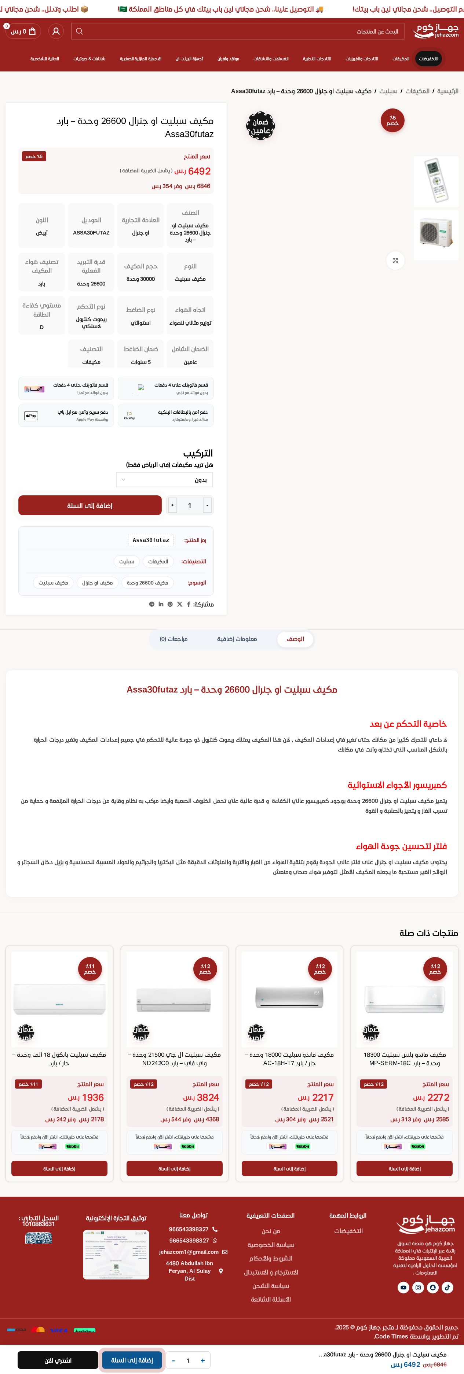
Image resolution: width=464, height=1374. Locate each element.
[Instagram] (418, 1287)
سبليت (388, 90)
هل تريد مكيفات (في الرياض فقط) (169, 464)
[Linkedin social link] (161, 604)
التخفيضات (348, 1230)
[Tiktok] (447, 1287)
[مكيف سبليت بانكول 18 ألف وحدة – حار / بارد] (59, 1000)
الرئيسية (447, 90)
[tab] (295, 639)
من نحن (271, 1230)
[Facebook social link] (188, 604)
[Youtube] (403, 1287)
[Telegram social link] (152, 604)
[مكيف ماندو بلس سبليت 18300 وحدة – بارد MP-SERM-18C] (405, 1000)
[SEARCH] (79, 31)
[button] (405, 1168)
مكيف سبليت (53, 583)
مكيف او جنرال (97, 583)
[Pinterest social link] (170, 604)
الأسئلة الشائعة (271, 1299)
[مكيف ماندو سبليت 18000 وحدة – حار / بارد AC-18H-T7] (290, 1000)
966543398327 (189, 1229)
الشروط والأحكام (270, 1258)
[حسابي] (56, 31)
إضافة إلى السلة (89, 505)
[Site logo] (435, 30)
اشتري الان (58, 1360)
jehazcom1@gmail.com (189, 1251)
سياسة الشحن (270, 1285)
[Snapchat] (433, 1287)
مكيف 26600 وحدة (147, 583)
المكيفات (417, 90)
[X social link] (179, 604)
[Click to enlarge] (395, 260)
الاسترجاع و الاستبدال (271, 1271)
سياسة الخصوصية (271, 1244)
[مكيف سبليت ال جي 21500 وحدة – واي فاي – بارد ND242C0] (175, 1000)
